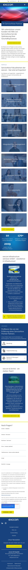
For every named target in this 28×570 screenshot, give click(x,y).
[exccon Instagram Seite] (6, 523)
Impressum (10, 563)
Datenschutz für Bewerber (14, 565)
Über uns (14, 530)
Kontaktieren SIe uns (14, 42)
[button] (25, 5)
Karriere (14, 535)
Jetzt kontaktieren (7, 229)
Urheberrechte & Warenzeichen (14, 568)
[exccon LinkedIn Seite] (2, 523)
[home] (7, 4)
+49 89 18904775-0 (13, 1)
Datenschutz (18, 563)
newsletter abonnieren (14, 546)
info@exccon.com (23, 1)
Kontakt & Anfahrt (14, 527)
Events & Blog (14, 532)
